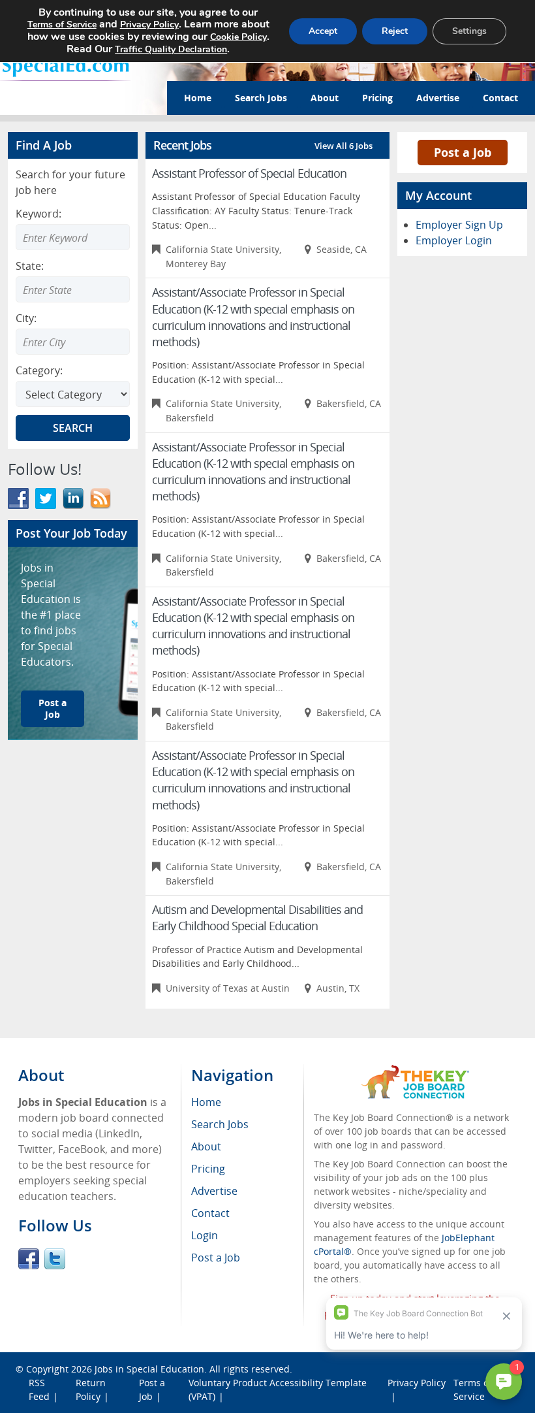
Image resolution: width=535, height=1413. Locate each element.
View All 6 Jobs (343, 146)
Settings (469, 31)
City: (26, 318)
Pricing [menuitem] (208, 1168)
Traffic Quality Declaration (171, 49)
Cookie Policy (238, 37)
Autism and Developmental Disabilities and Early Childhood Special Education (257, 917)
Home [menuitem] (206, 1102)
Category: (39, 370)
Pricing (377, 97)
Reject (395, 31)
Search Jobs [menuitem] (220, 1124)
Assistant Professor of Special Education (249, 173)
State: (30, 266)
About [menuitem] (206, 1146)
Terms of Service (62, 24)
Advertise (437, 97)
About (325, 97)
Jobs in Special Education (149, 1369)
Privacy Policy (149, 24)
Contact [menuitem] (210, 1213)
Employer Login (454, 240)
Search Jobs (261, 97)
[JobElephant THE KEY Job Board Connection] (415, 1071)
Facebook (28, 1258)
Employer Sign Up (459, 225)
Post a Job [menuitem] (215, 1257)
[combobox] (73, 289)
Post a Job (52, 708)
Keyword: (38, 213)
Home (197, 97)
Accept (323, 31)
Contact (500, 97)
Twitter (54, 1258)
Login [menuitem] (204, 1235)
